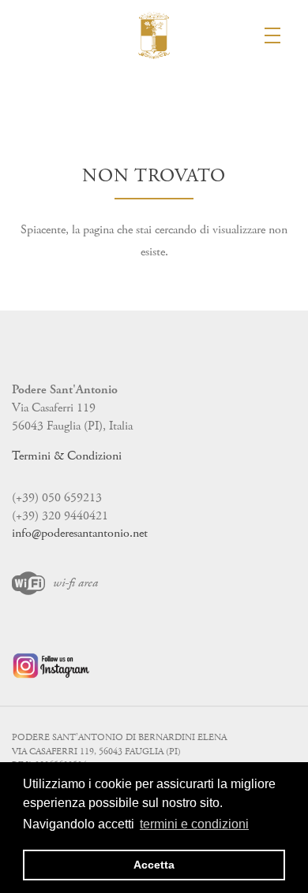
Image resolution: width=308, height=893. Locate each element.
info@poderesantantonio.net (80, 533)
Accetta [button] (154, 864)
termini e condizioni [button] (194, 824)
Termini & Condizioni (67, 456)
